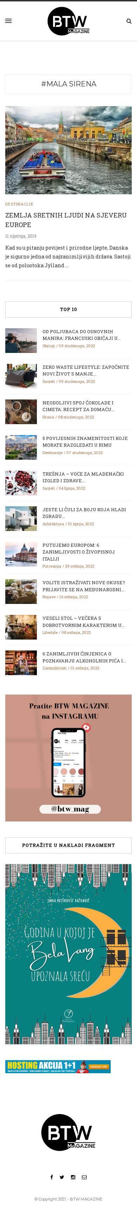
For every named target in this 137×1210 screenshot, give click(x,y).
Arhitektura (53, 523)
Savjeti (49, 381)
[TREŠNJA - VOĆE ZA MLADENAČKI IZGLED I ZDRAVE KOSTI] (21, 482)
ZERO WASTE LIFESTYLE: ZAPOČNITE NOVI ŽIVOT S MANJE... (86, 370)
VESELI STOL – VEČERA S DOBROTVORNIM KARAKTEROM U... (84, 621)
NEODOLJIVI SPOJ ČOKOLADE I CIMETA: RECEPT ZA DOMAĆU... (79, 406)
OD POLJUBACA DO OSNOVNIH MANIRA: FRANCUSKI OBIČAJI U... (82, 335)
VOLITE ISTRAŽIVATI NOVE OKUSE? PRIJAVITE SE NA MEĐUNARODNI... (84, 586)
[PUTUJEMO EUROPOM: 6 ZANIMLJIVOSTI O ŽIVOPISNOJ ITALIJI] (21, 553)
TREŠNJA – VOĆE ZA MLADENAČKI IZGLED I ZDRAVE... (83, 477)
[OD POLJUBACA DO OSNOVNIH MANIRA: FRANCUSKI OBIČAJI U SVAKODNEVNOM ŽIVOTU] (21, 340)
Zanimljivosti (54, 668)
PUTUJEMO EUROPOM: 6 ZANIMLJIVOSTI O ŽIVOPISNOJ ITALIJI (79, 552)
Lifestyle (50, 632)
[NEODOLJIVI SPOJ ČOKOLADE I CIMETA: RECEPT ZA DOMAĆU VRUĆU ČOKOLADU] (21, 411)
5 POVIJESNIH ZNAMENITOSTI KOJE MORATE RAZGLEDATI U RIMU (85, 441)
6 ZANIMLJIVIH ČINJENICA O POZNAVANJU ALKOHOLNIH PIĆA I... (84, 657)
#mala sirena (68, 84)
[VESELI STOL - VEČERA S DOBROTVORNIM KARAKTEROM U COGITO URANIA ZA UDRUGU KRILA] (21, 627)
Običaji (49, 345)
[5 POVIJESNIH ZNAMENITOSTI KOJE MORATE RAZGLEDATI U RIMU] (21, 447)
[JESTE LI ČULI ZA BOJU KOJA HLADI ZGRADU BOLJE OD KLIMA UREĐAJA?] (21, 518)
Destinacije (19, 204)
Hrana (48, 417)
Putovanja (52, 566)
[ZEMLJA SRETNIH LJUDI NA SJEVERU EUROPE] (68, 150)
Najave (49, 596)
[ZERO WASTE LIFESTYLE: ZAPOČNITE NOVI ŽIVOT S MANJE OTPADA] (21, 375)
